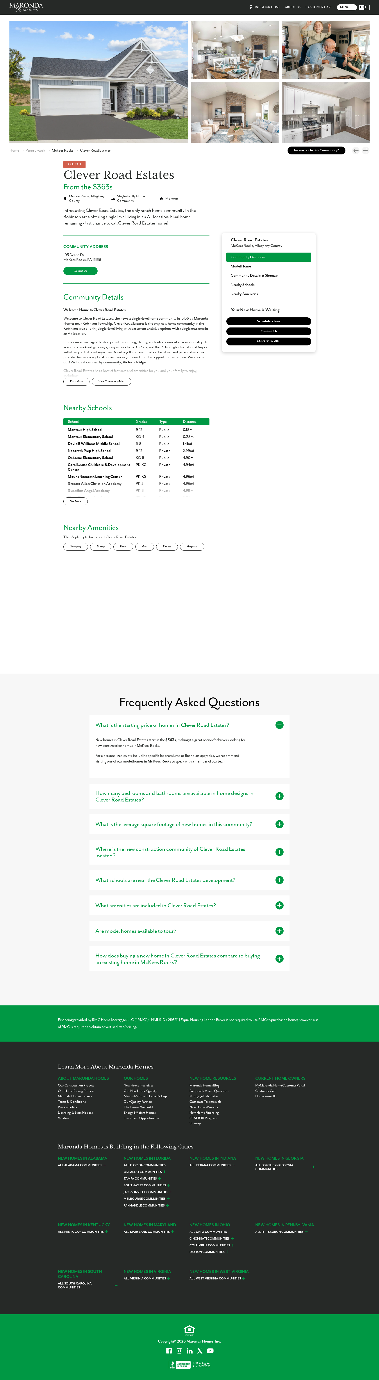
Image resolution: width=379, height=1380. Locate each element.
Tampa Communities (140, 1178)
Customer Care (319, 7)
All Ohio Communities (208, 1232)
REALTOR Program (203, 1118)
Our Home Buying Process (76, 1091)
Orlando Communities (143, 1172)
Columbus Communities (210, 1245)
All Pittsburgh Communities (279, 1232)
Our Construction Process (76, 1086)
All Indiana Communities (210, 1165)
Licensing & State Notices (75, 1113)
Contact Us (80, 270)
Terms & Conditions (72, 1102)
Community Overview (248, 257)
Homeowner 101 (266, 1096)
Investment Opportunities (141, 1118)
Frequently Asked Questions (209, 1091)
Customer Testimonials (205, 1102)
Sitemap (195, 1123)
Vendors (63, 1118)
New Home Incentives (138, 1086)
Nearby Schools (242, 285)
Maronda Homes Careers (75, 1096)
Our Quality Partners (138, 1102)
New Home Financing (204, 1113)
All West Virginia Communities (215, 1278)
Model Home (241, 266)
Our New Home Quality (140, 1091)
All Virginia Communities (145, 1278)
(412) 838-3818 (268, 341)
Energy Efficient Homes (140, 1113)
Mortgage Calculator (204, 1096)
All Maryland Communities (147, 1232)
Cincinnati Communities (210, 1238)
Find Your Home (267, 7)
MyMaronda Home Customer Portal (280, 1086)
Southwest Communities (145, 1185)
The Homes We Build (138, 1107)
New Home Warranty (204, 1107)
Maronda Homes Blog (205, 1086)
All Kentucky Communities (81, 1232)
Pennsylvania (35, 150)
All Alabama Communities (80, 1165)
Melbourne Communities (145, 1199)
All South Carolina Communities (75, 1285)
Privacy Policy (67, 1107)
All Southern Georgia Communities (274, 1167)
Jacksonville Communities (146, 1192)
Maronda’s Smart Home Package (145, 1096)
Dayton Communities (207, 1252)
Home (14, 150)
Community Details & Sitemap (254, 275)
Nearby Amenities (244, 294)
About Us (293, 7)
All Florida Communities (144, 1165)
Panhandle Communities (144, 1205)
